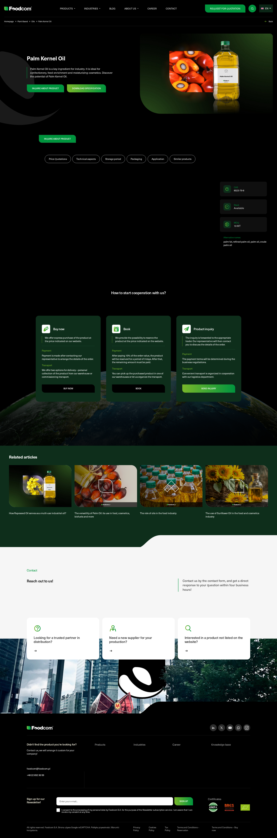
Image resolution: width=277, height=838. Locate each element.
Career (152, 8)
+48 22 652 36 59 (35, 775)
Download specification (86, 88)
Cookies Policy (152, 829)
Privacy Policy (136, 829)
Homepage (9, 21)
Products (66, 8)
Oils (33, 21)
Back (271, 21)
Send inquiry (208, 388)
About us (130, 8)
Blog (112, 8)
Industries (91, 8)
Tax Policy (167, 829)
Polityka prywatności (100, 827)
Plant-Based (22, 21)
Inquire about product (45, 88)
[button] (63, 639)
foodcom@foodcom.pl (38, 768)
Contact (171, 8)
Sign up (184, 801)
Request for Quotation (225, 8)
